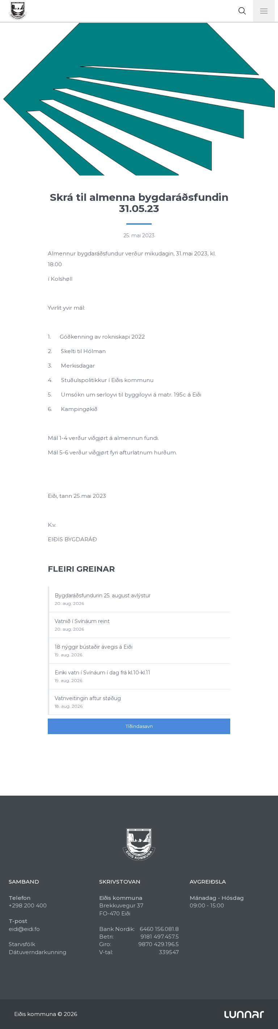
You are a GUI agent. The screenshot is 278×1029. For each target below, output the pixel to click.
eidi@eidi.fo (24, 929)
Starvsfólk (22, 944)
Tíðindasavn (139, 726)
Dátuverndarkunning (37, 952)
